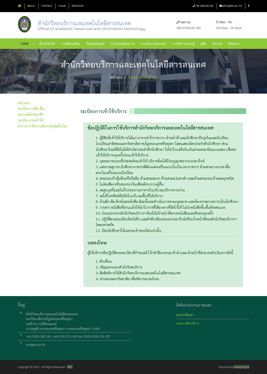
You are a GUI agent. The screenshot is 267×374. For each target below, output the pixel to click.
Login (62, 6)
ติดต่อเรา (234, 44)
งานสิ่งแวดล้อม (71, 44)
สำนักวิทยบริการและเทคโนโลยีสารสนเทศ (84, 23)
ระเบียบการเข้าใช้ (31, 120)
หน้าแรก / (118, 77)
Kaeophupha (241, 367)
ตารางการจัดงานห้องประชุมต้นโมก (43, 125)
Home (25, 44)
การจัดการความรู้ (183, 44)
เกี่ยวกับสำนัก (47, 44)
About (31, 6)
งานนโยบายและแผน (153, 44)
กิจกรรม (217, 44)
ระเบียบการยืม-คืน (31, 108)
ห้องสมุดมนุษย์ (95, 44)
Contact (46, 6)
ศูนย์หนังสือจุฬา (185, 315)
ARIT (70, 367)
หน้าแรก (24, 102)
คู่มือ (203, 44)
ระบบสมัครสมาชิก (31, 114)
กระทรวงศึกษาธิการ (187, 323)
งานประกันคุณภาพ (122, 44)
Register (77, 6)
